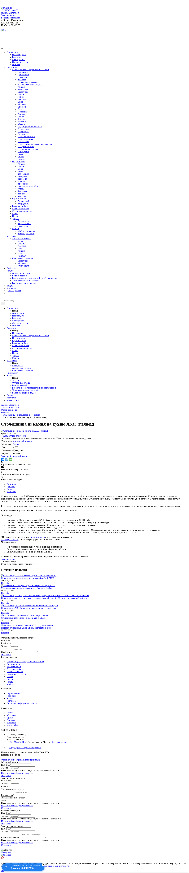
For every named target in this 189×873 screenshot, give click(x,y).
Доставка (11, 720)
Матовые (22, 121)
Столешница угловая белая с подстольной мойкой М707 (27, 578)
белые (20, 171)
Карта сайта (12, 725)
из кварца (22, 179)
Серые (21, 154)
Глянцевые (23, 114)
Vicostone (22, 104)
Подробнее (6, 583)
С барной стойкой (26, 136)
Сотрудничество (20, 62)
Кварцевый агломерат (22, 258)
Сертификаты (18, 59)
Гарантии (16, 57)
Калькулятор (14, 290)
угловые (21, 189)
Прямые (21, 134)
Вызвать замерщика (10, 18)
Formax (21, 253)
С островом (23, 141)
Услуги (10, 271)
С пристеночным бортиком (30, 149)
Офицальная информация (28, 760)
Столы (15, 213)
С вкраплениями (25, 139)
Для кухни (23, 72)
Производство (19, 54)
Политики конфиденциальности (54, 866)
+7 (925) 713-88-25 (9, 10)
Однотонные (24, 129)
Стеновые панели (20, 208)
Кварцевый (23, 203)
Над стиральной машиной (30, 126)
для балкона (23, 174)
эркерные (22, 196)
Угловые (22, 79)
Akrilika (21, 87)
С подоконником (26, 146)
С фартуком (23, 151)
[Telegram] (6, 459)
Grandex (21, 94)
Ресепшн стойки (20, 206)
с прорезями (23, 184)
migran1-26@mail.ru (10, 13)
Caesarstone (23, 92)
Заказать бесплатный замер (14, 456)
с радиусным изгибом (28, 186)
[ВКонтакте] (2, 459)
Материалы (12, 236)
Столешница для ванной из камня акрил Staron (23, 618)
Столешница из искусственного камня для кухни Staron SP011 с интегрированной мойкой (44, 598)
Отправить (6, 654)
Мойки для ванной (27, 231)
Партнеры (11, 701)
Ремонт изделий (19, 276)
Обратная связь (8, 760)
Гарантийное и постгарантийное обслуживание (34, 278)
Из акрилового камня (28, 82)
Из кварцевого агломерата (30, 84)
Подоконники (18, 161)
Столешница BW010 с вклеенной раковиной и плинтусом (28, 608)
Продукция (12, 67)
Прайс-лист (12, 268)
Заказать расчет (8, 15)
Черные (21, 159)
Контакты (11, 288)
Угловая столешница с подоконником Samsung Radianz (27, 588)
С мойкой (22, 77)
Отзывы (16, 64)
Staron (20, 102)
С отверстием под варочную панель (35, 144)
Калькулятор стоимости (14, 436)
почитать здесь (38, 537)
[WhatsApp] (10, 459)
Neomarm (22, 99)
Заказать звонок (8, 559)
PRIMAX (22, 256)
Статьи (10, 713)
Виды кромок (24, 223)
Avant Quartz (23, 89)
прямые (21, 181)
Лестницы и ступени (22, 211)
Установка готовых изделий (25, 280)
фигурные (22, 191)
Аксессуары (23, 221)
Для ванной (23, 74)
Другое (15, 218)
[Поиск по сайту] (3, 303)
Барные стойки (19, 199)
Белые (21, 109)
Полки (15, 216)
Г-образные (23, 112)
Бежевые (22, 107)
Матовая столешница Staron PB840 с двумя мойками (26, 628)
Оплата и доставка (21, 273)
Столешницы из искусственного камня (30, 69)
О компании (12, 52)
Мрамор (21, 124)
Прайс (10, 717)
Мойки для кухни (26, 233)
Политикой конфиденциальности (17, 773)
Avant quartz (23, 266)
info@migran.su (16, 747)
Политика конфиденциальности (22, 703)
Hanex (21, 97)
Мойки (15, 228)
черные (21, 194)
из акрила (22, 176)
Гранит (21, 117)
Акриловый (23, 201)
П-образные (23, 131)
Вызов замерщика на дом (24, 283)
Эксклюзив (23, 226)
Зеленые (22, 119)
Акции (10, 285)
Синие (21, 156)
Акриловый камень (21, 238)
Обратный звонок (9, 410)
